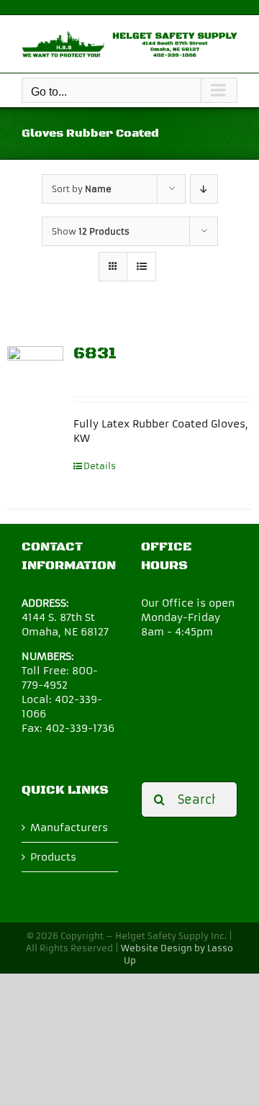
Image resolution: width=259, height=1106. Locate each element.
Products (53, 857)
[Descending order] (204, 189)
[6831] (35, 374)
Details (99, 466)
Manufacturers (69, 827)
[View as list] (141, 267)
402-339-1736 (79, 728)
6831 (95, 353)
